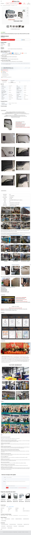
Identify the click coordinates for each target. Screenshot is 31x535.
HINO (23, 508)
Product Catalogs (11, 506)
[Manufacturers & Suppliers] (15, 1)
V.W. (23, 509)
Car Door (16, 5)
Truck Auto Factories (19, 524)
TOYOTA (9, 509)
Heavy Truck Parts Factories (4, 524)
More (1, 529)
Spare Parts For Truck (26, 524)
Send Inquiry (8, 39)
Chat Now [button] (23, 39)
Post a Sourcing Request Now (22, 487)
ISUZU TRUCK (2, 508)
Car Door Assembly (3, 520)
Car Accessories (12, 5)
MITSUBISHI (17, 508)
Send (7, 487)
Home (1, 5)
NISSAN (16, 509)
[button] (27, 82)
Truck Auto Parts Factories (13, 524)
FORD (1, 509)
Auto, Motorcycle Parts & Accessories (6, 5)
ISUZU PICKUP (10, 508)
